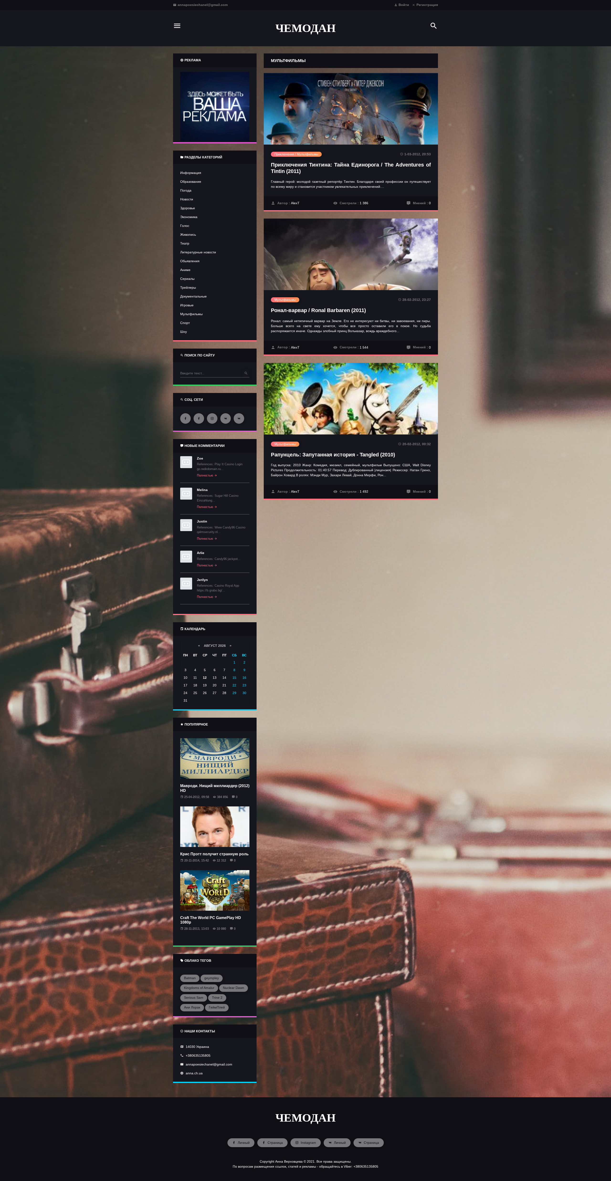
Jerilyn (202, 580)
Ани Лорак (192, 1007)
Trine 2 (217, 997)
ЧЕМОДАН (305, 28)
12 (205, 677)
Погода (185, 190)
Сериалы (187, 279)
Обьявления (190, 261)
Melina (202, 490)
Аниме (185, 270)
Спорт (185, 323)
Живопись (188, 234)
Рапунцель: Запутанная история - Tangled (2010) (333, 455)
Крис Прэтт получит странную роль (214, 854)
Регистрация (427, 5)
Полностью (205, 475)
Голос (184, 226)
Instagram (308, 1142)
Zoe (200, 458)
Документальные (193, 296)
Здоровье (187, 208)
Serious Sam (193, 997)
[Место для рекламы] (214, 106)
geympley (211, 978)
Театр (184, 243)
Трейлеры (188, 287)
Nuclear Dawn (233, 988)
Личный (243, 1142)
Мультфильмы (191, 314)
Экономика (188, 217)
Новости (186, 199)
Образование (190, 181)
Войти (404, 5)
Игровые (187, 305)
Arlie (200, 553)
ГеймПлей (217, 1007)
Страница (275, 1142)
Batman (190, 978)
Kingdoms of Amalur (199, 988)
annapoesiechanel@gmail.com (203, 5)
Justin (202, 521)
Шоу (183, 332)
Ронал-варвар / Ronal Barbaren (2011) (318, 310)
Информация (190, 173)
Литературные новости (198, 252)
